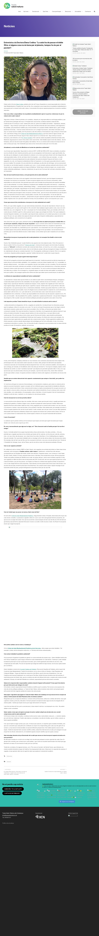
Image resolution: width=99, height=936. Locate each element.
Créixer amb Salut (30, 245)
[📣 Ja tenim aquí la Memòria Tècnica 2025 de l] (61, 794)
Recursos (68, 11)
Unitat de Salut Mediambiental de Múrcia (32, 133)
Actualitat (78, 11)
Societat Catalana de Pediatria (28, 669)
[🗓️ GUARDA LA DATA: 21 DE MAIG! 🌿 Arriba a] (51, 794)
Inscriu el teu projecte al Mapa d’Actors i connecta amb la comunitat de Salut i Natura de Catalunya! (81, 94)
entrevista (9, 756)
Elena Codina (19, 104)
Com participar (56, 11)
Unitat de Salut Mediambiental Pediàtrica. (23, 515)
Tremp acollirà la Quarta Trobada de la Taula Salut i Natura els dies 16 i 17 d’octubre (83, 49)
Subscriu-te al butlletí (13, 789)
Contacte (88, 11)
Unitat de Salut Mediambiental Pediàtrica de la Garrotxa (24, 648)
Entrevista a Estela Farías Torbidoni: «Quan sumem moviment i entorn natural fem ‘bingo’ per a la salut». (83, 69)
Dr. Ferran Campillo (27, 137)
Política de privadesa (8, 823)
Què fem (45, 11)
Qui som (25, 11)
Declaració (35, 11)
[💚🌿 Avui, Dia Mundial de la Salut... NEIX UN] (92, 794)
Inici (19, 11)
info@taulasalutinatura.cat (9, 815)
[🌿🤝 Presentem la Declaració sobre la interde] (82, 794)
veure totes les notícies (83, 112)
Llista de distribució (12, 793)
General (6, 51)
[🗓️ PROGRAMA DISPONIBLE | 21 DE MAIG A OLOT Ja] (41, 794)
